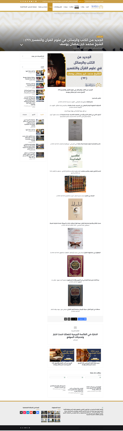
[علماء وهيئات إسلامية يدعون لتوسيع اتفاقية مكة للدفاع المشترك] (57, 420)
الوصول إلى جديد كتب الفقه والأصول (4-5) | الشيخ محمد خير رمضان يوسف (93, 388)
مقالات (71, 7)
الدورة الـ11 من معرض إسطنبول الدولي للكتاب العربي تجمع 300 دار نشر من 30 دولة (59, 1)
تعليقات (24, 114)
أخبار (87, 7)
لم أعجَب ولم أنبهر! (30, 71)
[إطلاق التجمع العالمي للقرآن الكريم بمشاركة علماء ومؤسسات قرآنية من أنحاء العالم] (40, 146)
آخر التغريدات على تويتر (38, 56)
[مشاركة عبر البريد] (69, 319)
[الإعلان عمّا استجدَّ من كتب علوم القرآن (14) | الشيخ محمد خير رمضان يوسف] (75, 382)
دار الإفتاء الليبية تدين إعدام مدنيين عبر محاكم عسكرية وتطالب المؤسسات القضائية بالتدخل (29, 123)
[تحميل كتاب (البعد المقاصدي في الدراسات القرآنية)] (57, 380)
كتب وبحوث (95, 13)
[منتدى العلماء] (97, 7)
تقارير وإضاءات (58, 7)
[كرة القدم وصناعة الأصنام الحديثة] (40, 85)
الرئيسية (100, 13)
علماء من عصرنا (43, 7)
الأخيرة (42, 114)
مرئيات (66, 7)
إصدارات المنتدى (32, 7)
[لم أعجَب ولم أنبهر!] (40, 73)
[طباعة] (65, 319)
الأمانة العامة (23, 7)
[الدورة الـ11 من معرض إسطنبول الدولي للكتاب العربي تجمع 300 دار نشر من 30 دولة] (40, 154)
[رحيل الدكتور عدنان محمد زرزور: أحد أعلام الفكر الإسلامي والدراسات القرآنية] (40, 138)
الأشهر (33, 114)
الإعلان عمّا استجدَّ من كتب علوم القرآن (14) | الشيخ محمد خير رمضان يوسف (75, 390)
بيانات (82, 7)
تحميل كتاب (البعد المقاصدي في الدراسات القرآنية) (57, 386)
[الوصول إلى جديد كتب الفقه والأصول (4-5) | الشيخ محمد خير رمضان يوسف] (93, 381)
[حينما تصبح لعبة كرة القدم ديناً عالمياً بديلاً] (40, 92)
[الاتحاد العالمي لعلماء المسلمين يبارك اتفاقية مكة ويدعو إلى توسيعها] (51, 420)
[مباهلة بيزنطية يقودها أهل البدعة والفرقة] (40, 79)
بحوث (50, 7)
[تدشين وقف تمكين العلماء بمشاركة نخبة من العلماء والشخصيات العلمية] (44, 416)
